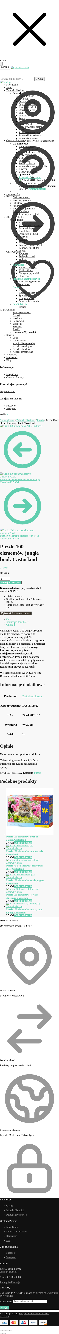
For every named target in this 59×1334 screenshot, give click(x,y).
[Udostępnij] (7, 1330)
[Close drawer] (1, 64)
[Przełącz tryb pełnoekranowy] (4, 1330)
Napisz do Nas (7, 391)
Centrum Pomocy (15, 377)
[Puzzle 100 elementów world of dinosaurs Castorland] (25, 892)
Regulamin (11, 1236)
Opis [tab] (8, 619)
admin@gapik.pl (8, 1271)
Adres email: (6, 1301)
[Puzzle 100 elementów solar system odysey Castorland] (25, 906)
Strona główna (7, 420)
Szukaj (39, 79)
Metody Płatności (15, 1210)
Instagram (11, 408)
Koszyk (10, 196)
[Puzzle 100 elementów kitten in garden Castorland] (29, 833)
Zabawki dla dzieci (25, 420)
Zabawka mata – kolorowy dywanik (37, 186)
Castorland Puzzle (32, 696)
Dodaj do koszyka (37, 189)
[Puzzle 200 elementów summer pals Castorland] (25, 848)
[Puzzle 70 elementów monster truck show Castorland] (25, 863)
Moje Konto (12, 374)
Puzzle (40, 420)
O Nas (9, 1205)
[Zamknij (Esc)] (10, 1330)
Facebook (11, 405)
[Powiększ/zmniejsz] (1, 1330)
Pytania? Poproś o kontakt (16, 613)
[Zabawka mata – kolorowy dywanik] (39, 183)
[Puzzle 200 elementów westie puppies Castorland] (25, 877)
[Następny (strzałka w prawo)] (4, 1333)
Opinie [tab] (10, 624)
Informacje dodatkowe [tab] (17, 622)
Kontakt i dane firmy (16, 1231)
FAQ (8, 1240)
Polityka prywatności (16, 1214)
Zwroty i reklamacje (10, 1282)
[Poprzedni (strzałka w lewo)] (1, 1333)
